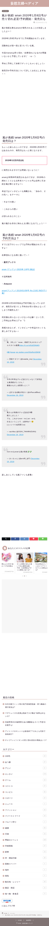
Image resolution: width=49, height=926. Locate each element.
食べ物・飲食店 (25, 894)
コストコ (25, 786)
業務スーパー (25, 864)
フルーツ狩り (25, 822)
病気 (25, 876)
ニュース (25, 804)
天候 (25, 834)
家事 (25, 852)
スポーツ (25, 798)
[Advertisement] (24, 105)
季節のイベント (25, 840)
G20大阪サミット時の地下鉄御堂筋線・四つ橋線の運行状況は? (25, 705)
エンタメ (5, 11)
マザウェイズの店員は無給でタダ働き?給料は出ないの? (25, 714)
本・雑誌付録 (25, 858)
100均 (25, 756)
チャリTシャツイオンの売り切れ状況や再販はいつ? (26, 740)
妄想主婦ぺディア (24, 3)
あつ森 (25, 762)
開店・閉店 (25, 888)
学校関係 (25, 846)
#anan (12, 352)
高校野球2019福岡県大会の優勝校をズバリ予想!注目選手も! (25, 723)
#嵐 (8, 352)
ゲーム (25, 780)
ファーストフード (25, 816)
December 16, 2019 (15, 395)
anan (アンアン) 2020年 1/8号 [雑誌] (18, 269)
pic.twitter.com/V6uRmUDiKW (28, 352)
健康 (25, 828)
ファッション (25, 810)
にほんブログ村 (8, 906)
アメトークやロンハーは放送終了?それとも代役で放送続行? (25, 732)
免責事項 (28, 920)
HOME (20, 920)
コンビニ (25, 792)
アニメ (25, 768)
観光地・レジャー (25, 882)
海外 (25, 870)
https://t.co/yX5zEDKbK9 (29, 345)
